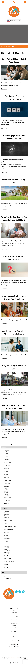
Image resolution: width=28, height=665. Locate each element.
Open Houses (7, 559)
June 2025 (6, 471)
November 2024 (7, 482)
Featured (6, 527)
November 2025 (7, 463)
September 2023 (7, 501)
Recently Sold (14, 619)
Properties (14, 616)
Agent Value (6, 512)
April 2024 (6, 492)
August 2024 (6, 486)
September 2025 (7, 466)
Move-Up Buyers (7, 556)
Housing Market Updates (9, 544)
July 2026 (6, 451)
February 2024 (7, 494)
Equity (5, 524)
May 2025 (6, 473)
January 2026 (6, 460)
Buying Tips (6, 517)
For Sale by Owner (7, 534)
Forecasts (6, 537)
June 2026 (6, 453)
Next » (15, 444)
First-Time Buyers (7, 531)
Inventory (6, 549)
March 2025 (6, 476)
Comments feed (7, 578)
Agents (14, 610)
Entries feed (6, 576)
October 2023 (7, 500)
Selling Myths (6, 565)
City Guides (14, 625)
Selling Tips (6, 567)
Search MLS (14, 627)
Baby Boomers (7, 514)
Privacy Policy (4, 658)
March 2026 (6, 457)
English (12, 20)
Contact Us (14, 640)
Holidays (6, 541)
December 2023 (7, 497)
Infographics (6, 546)
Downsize (6, 521)
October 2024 (7, 483)
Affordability (6, 511)
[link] (14, 2)
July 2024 (6, 488)
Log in (5, 575)
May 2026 (6, 454)
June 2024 (6, 489)
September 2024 (7, 485)
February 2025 (7, 477)
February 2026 (7, 459)
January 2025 (6, 479)
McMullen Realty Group (13, 657)
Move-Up (6, 555)
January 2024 (6, 495)
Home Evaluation (14, 636)
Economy (6, 523)
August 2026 (6, 450)
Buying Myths (7, 515)
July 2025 (6, 469)
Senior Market (7, 569)
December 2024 (7, 480)
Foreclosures (7, 538)
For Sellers (6, 535)
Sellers (14, 631)
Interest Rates (7, 547)
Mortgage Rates (7, 553)
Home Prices (6, 543)
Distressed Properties (8, 520)
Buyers (14, 623)
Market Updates (7, 552)
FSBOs (5, 540)
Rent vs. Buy (6, 564)
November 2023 (7, 498)
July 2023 (6, 504)
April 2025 (6, 474)
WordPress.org (7, 579)
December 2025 (7, 462)
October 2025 (7, 465)
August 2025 (6, 468)
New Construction (7, 558)
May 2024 (6, 491)
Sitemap (9, 658)
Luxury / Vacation (7, 550)
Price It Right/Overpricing (9, 561)
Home (3, 46)
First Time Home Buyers (9, 529)
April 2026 (6, 456)
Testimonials (14, 612)
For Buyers (6, 532)
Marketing (14, 634)
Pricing (5, 562)
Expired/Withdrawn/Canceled (10, 526)
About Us (14, 608)
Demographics (7, 518)
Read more (4, 89)
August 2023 (6, 503)
